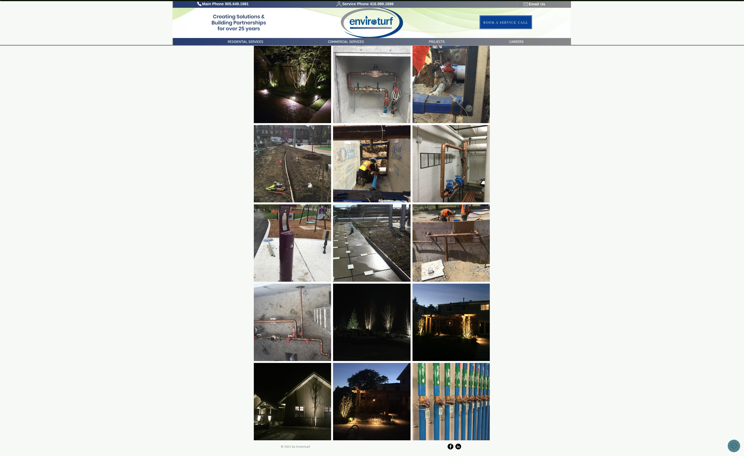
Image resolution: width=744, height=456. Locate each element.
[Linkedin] (458, 446)
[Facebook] (450, 446)
